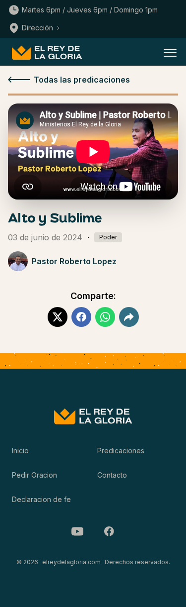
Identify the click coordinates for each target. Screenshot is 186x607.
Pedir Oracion (34, 475)
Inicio (20, 450)
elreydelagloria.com (71, 562)
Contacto (112, 475)
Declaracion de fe (41, 499)
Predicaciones (120, 450)
